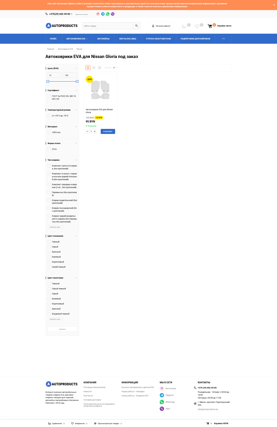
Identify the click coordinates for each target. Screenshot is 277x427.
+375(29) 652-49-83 (59, 14)
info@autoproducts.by (208, 409)
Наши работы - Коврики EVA (135, 396)
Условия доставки (92, 400)
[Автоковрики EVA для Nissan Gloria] (100, 90)
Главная (50, 49)
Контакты (88, 396)
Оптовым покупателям (94, 387)
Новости (88, 391)
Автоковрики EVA (65, 49)
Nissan (79, 49)
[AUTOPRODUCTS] (62, 384)
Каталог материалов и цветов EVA (138, 387)
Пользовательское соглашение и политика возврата (99, 405)
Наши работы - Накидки (133, 391)
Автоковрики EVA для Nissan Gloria (99, 111)
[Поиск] (136, 25)
